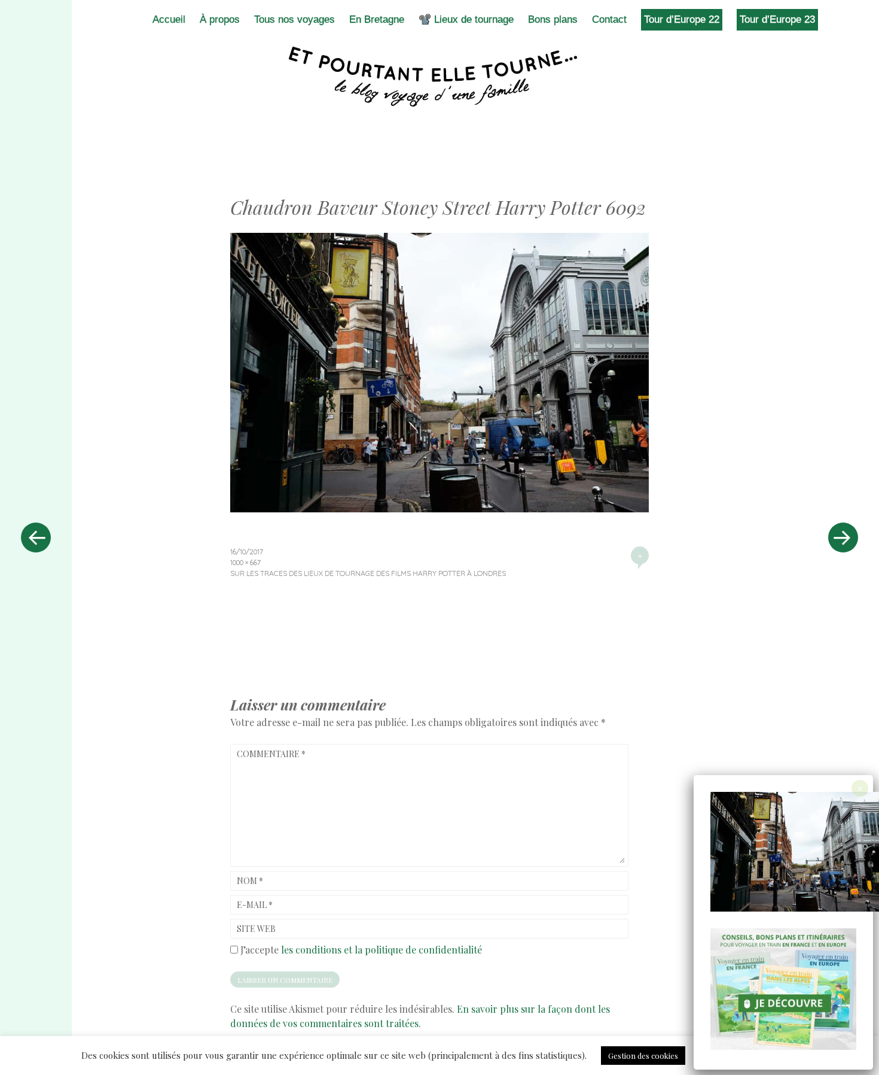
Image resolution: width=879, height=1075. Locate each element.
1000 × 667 (245, 562)
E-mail (255, 904)
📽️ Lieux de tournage (466, 19)
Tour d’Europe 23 (777, 19)
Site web (256, 928)
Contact (609, 19)
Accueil (168, 19)
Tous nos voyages (294, 19)
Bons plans (553, 19)
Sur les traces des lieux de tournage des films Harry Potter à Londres (368, 573)
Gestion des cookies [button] (643, 1055)
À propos (220, 19)
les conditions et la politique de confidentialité (381, 949)
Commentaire (271, 754)
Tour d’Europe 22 (681, 19)
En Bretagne (376, 19)
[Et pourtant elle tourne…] (439, 76)
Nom (250, 880)
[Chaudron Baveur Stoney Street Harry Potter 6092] (439, 508)
